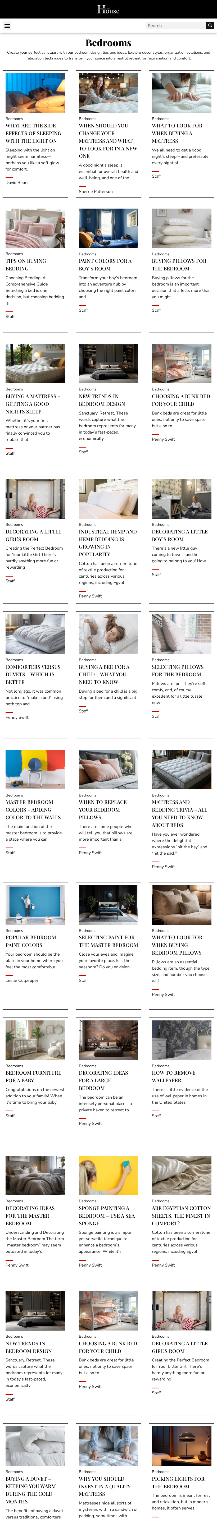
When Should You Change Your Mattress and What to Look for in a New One (108, 140)
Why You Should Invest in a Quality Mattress (105, 1486)
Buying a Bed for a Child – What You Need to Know (104, 674)
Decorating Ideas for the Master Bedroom (30, 1215)
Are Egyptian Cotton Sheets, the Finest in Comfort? (181, 1215)
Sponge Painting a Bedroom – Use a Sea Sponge (107, 1215)
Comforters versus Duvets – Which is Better (33, 674)
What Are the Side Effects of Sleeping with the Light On (33, 133)
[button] (7, 25)
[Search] (210, 25)
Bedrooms (14, 118)
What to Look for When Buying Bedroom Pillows (177, 945)
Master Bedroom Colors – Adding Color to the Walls (33, 809)
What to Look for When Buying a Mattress (177, 133)
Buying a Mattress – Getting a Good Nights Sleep (33, 404)
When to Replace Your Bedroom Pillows (103, 809)
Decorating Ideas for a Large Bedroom (103, 1080)
